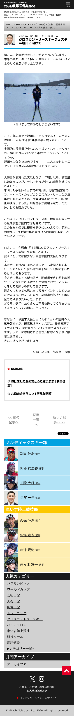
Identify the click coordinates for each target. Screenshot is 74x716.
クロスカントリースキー (25, 619)
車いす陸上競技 (18, 631)
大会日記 (13, 601)
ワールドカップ (18, 589)
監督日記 (60, 24)
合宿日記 (13, 595)
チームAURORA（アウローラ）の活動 (34, 24)
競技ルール (15, 637)
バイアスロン (16, 625)
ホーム (9, 24)
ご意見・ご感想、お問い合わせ (36, 687)
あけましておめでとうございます (32, 381)
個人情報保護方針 (37, 690)
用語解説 (13, 643)
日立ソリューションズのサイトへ (36, 698)
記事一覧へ (36, 420)
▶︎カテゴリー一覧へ (21, 648)
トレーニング (16, 613)
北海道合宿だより (22, 394)
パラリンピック (18, 583)
